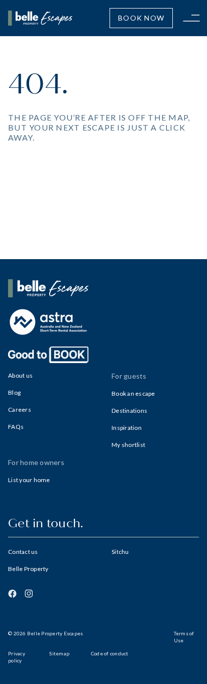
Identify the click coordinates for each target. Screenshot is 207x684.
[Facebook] (12, 594)
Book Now (141, 18)
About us (20, 375)
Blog (14, 392)
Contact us (23, 551)
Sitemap (59, 653)
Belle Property (28, 569)
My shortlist (128, 444)
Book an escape (133, 393)
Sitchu (120, 551)
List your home (29, 480)
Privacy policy (16, 656)
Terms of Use (184, 636)
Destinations (129, 410)
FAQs (16, 426)
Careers (19, 409)
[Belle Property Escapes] (103, 288)
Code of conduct (110, 653)
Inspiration (127, 427)
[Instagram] (29, 594)
